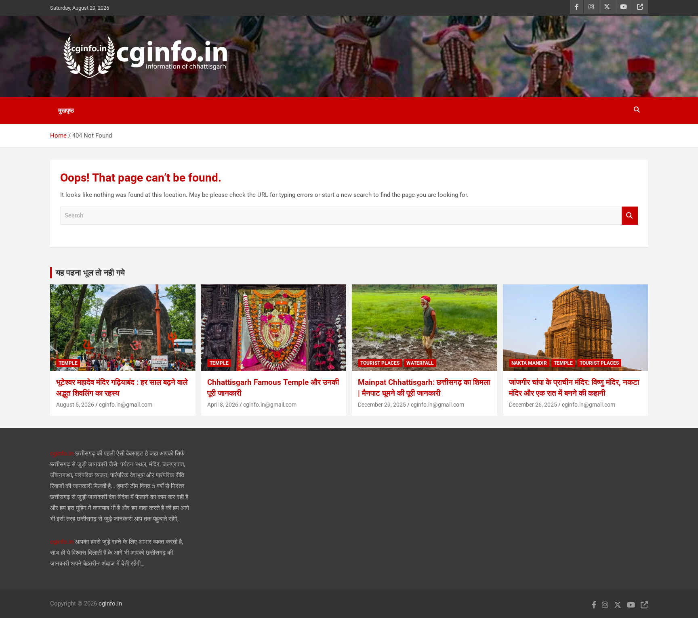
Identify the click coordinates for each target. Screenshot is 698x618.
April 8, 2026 (222, 404)
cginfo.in (62, 453)
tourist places (379, 363)
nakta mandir (529, 363)
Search (630, 216)
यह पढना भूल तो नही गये (90, 273)
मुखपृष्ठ (66, 110)
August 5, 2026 (75, 404)
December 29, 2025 (382, 404)
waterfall (420, 363)
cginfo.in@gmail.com (125, 404)
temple (68, 363)
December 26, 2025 (533, 404)
